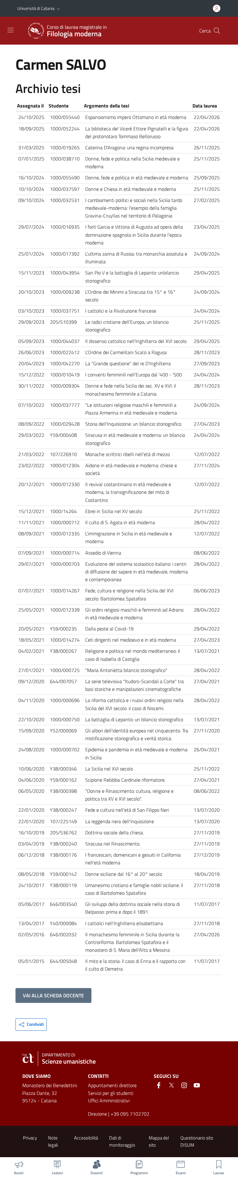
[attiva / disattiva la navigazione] (10, 30)
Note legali (53, 1141)
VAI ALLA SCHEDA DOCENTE (53, 995)
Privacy (30, 1137)
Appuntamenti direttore (112, 1085)
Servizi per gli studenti (110, 1093)
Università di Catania (36, 8)
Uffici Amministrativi (109, 1100)
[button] (58, 8)
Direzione (97, 1114)
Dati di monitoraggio (122, 1141)
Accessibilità (86, 1137)
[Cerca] (217, 30)
